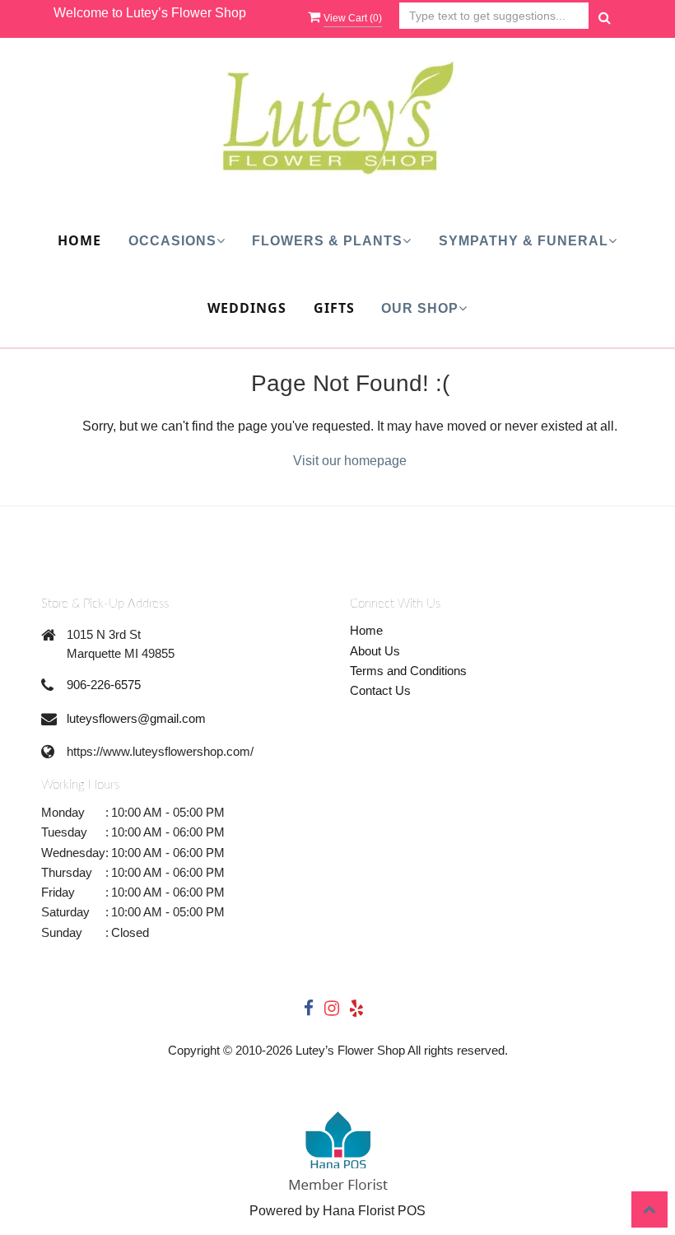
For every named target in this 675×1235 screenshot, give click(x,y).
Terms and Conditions (408, 671)
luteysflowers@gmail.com (136, 718)
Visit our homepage (350, 461)
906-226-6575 (104, 685)
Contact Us (380, 690)
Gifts (334, 308)
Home (79, 240)
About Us (375, 651)
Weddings (246, 308)
